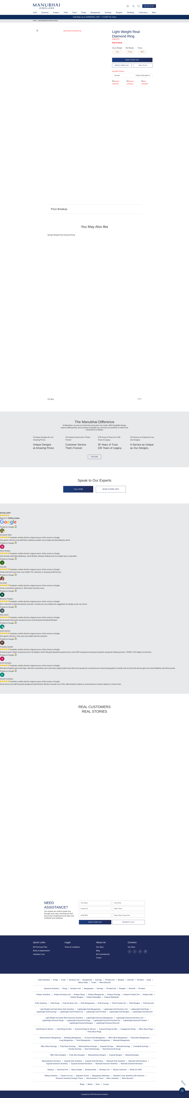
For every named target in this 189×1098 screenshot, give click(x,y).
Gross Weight (117, 48)
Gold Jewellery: (44, 980)
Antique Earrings (113, 994)
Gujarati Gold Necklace (94, 1061)
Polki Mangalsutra (88, 1003)
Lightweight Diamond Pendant (135, 1020)
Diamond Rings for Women (85, 1029)
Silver (74, 12)
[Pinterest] (145, 951)
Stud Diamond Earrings (111, 1049)
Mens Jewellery (113, 1078)
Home (35, 20)
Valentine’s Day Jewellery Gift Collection (128, 1076)
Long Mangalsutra (66, 1040)
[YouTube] (129, 951)
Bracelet (130, 980)
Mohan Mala (83, 982)
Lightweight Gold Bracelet (143, 1012)
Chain (63, 980)
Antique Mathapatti (111, 997)
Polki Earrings (103, 1003)
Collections (143, 12)
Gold (35, 12)
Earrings (108, 12)
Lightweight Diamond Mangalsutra (99, 1018)
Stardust (50, 1070)
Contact (106, 1084)
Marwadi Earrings (123, 1046)
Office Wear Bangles (58, 1055)
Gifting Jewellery (51, 1076)
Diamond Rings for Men (108, 1029)
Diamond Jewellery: (51, 988)
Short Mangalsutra (83, 1040)
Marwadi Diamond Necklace (132, 1064)
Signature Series (82, 1076)
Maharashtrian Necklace (51, 1061)
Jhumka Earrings (74, 1049)
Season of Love (67, 1076)
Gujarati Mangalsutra (102, 1040)
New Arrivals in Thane (94, 1078)
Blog (98, 951)
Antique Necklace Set (62, 994)
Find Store (150, 6)
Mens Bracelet (105, 982)
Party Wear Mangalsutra (140, 1038)
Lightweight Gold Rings (140, 1009)
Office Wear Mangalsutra (117, 1038)
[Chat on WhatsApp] (182, 1090)
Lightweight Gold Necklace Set (116, 1009)
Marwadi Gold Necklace (137, 1061)
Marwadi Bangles (132, 1055)
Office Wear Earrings (49, 1046)
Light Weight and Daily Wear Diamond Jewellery (64, 1018)
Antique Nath (148, 994)
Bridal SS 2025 (136, 1070)
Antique (56, 12)
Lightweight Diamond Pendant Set (107, 1020)
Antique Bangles (76, 997)
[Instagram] (140, 951)
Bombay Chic (104, 1070)
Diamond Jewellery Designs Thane (69, 1078)
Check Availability (143, 75)
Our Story (99, 947)
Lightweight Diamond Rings (53, 1020)
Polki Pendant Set (119, 1003)
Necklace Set (74, 980)
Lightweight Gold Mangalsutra (89, 1009)
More (154, 12)
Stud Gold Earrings (92, 1049)
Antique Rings (79, 994)
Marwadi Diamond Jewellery (106, 1064)
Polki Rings (55, 1003)
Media (90, 1084)
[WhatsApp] (128, 6)
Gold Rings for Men (64, 1029)
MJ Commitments (103, 954)
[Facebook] (134, 951)
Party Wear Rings (94, 1032)
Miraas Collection (120, 1070)
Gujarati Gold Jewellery (73, 1061)
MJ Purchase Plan (40, 947)
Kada (149, 980)
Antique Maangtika (93, 997)
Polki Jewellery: (41, 1003)
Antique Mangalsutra (96, 994)
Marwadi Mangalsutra (121, 1040)
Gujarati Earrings (106, 1046)
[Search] (138, 6)
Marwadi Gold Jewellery (116, 1061)
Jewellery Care (39, 954)
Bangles (119, 12)
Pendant (140, 980)
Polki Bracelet (148, 1003)
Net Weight (130, 48)
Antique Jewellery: (43, 994)
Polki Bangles (134, 1003)
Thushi (93, 982)
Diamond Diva (62, 1070)
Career (99, 958)
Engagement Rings (128, 1029)
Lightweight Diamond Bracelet (107, 1023)
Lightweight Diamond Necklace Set (129, 1018)
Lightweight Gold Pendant (96, 1012)
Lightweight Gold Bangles (119, 1012)
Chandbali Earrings (140, 1046)
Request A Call (128, 922)
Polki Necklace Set (70, 1003)
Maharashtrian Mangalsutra (50, 1038)
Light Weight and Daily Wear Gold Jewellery (57, 1009)
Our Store (131, 947)
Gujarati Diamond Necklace (81, 1064)
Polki (66, 12)
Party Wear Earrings (68, 1046)
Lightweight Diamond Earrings (78, 1020)
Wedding (130, 12)
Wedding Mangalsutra (72, 1038)
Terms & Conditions (72, 947)
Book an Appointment (41, 951)
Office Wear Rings (146, 1029)
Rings (83, 12)
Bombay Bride (90, 1070)
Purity (140, 48)
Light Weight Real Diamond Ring (48, 20)
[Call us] (133, 6)
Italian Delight (76, 1070)
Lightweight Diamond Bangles (81, 1023)
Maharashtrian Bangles (97, 1055)
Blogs (82, 1084)
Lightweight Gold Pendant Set (71, 1012)
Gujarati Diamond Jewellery (57, 1064)
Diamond (44, 12)
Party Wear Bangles (77, 1055)
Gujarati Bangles (115, 1055)
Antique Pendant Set (131, 994)
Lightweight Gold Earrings (46, 1012)
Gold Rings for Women (45, 1029)
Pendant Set (110, 980)
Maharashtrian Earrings (88, 1046)
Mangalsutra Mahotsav (101, 1076)
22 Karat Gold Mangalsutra (94, 1038)
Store (98, 1084)
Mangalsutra (95, 12)
